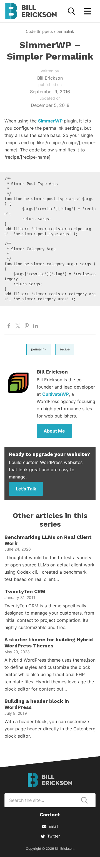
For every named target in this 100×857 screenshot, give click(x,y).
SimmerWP (50, 121)
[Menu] (87, 11)
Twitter (53, 836)
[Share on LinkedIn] (35, 325)
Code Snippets (39, 31)
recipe (65, 349)
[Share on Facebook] (8, 325)
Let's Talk (26, 489)
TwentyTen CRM (24, 591)
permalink (65, 31)
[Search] (71, 11)
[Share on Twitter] (17, 325)
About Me (54, 431)
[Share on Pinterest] (26, 325)
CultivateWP (55, 394)
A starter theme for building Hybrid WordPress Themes (48, 643)
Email (53, 826)
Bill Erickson (30, 11)
